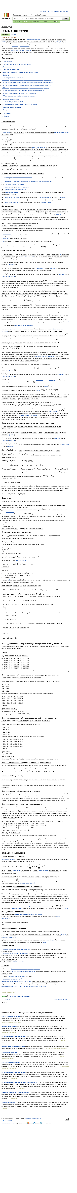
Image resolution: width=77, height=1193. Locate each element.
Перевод (14, 34)
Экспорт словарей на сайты (9, 1123)
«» (66, 908)
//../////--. (16, 981)
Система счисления (8, 1102)
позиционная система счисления (13, 1046)
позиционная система (9, 1026)
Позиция (7, 999)
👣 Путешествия (7, 1120)
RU (67, 11)
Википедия (17, 21)
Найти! (66, 18)
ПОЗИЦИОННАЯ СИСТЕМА (11, 1016)
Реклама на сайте (36, 1118)
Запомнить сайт (45, 11)
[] (60, 254)
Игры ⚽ (55, 21)
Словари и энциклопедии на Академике (29, 15)
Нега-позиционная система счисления (15, 1092)
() (18, 177)
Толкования (26, 21)
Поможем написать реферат (20, 996)
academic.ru (6, 21)
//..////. (15, 953)
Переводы (36, 21)
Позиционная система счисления (13, 1036)
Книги (45, 21)
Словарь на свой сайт (58, 11)
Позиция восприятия (60, 999)
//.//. (16, 949)
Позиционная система (9, 1052)
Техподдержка (27, 1118)
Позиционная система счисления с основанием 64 (19, 1082)
